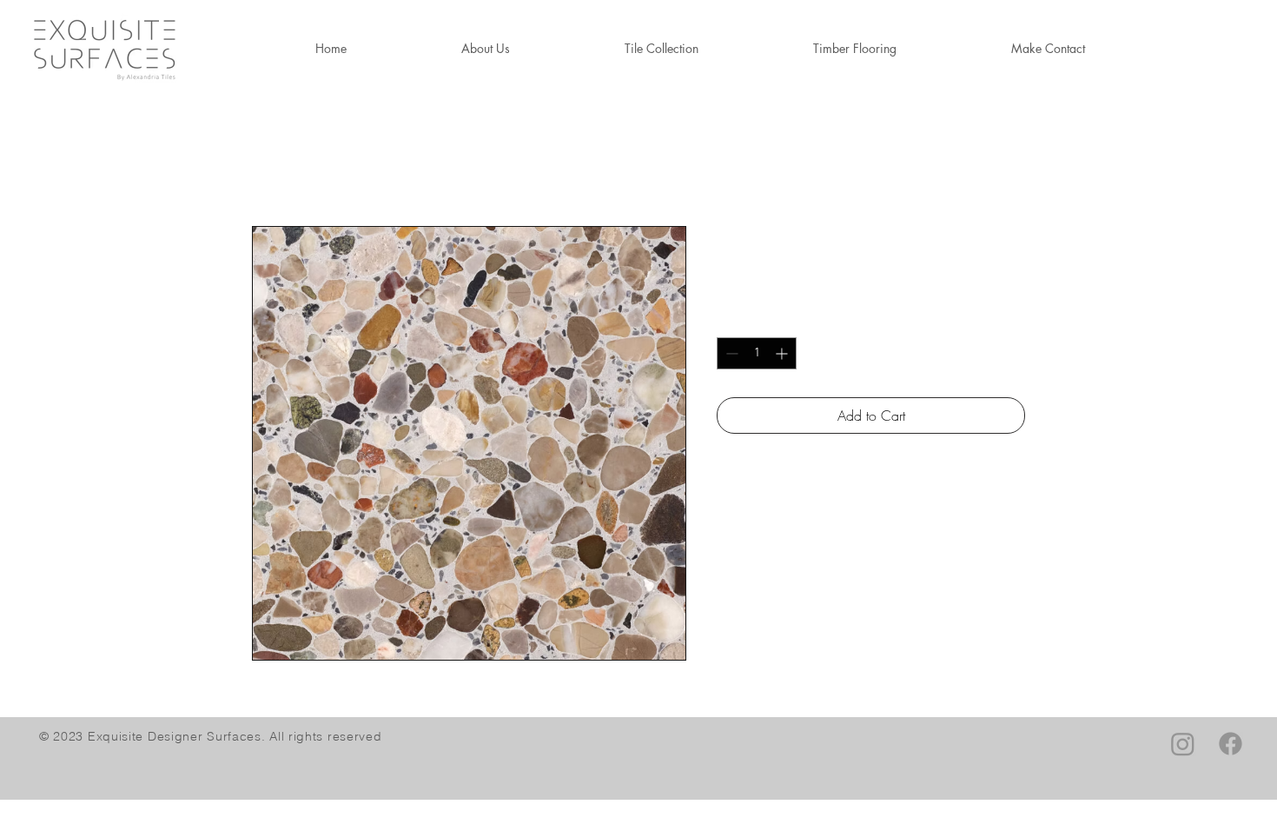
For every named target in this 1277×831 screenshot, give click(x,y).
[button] (855, 48)
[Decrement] (730, 353)
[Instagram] (1183, 743)
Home (269, 163)
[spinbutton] (756, 353)
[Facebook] (1230, 743)
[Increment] (783, 353)
